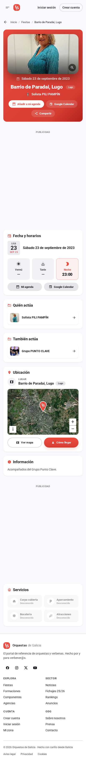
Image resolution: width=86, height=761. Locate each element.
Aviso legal (9, 754)
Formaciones (11, 691)
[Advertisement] (43, 178)
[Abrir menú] (7, 7)
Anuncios (52, 703)
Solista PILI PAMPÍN (46, 94)
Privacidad (27, 754)
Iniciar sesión (47, 7)
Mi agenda (27, 286)
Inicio (13, 22)
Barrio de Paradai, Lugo (36, 383)
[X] (26, 668)
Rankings (52, 697)
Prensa (50, 724)
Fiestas (25, 22)
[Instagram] (17, 668)
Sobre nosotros (55, 718)
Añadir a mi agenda (28, 104)
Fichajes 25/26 (55, 691)
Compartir (45, 113)
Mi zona (8, 730)
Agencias (9, 703)
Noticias (51, 685)
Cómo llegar (63, 442)
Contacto (52, 730)
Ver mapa (27, 442)
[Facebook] (7, 668)
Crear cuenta (71, 7)
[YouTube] (35, 668)
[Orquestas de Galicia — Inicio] (16, 7)
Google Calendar (64, 104)
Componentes (12, 697)
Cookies (42, 754)
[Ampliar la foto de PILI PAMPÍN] (43, 54)
